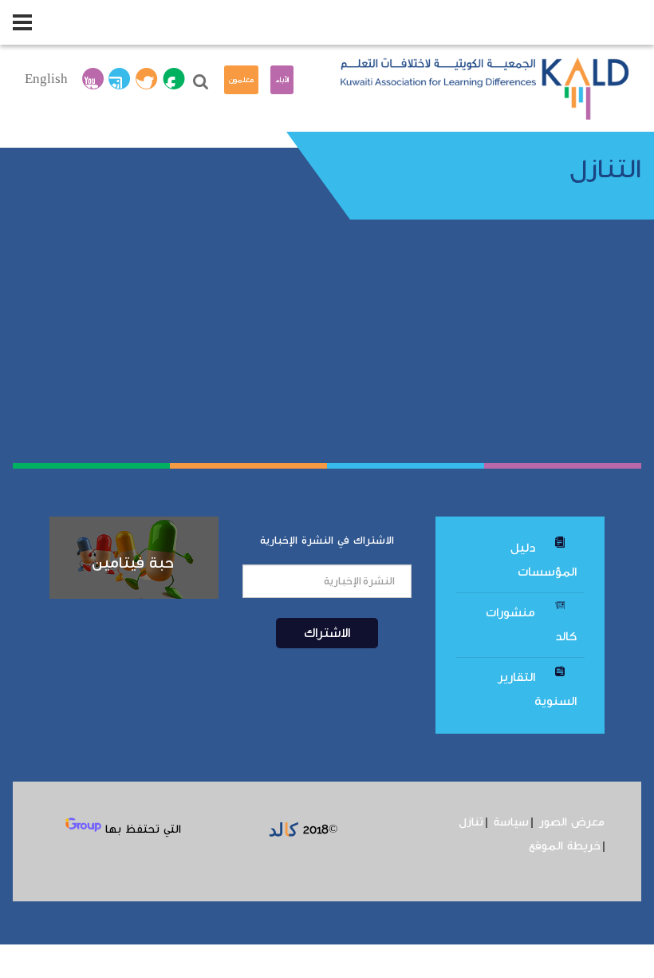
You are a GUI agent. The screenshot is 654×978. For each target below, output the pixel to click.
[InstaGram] (119, 80)
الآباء (282, 80)
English (46, 79)
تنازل (471, 822)
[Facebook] (174, 80)
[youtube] (93, 80)
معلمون (241, 80)
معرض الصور (572, 822)
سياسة (511, 822)
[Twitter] (147, 80)
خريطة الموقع (565, 846)
